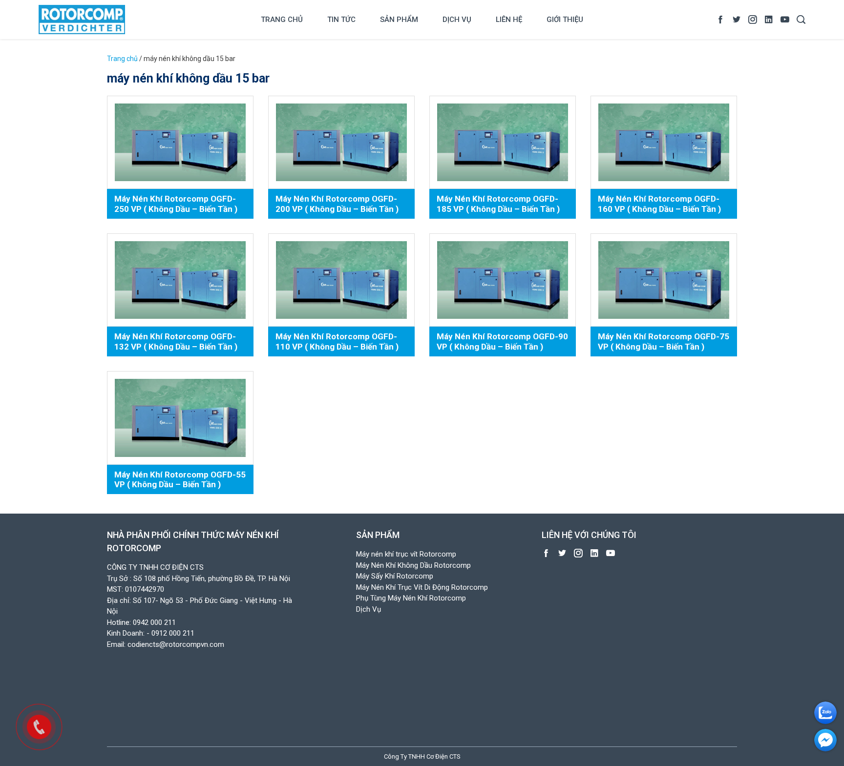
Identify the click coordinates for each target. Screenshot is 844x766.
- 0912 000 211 (170, 633)
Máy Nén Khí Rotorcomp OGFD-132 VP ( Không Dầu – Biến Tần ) (175, 341)
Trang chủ (282, 19)
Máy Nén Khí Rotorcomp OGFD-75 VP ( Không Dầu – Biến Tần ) (663, 341)
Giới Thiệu (565, 19)
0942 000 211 (154, 622)
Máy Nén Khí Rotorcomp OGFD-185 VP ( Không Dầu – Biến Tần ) (498, 203)
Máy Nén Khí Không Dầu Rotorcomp (413, 565)
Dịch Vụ (457, 19)
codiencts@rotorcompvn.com (175, 644)
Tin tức (341, 19)
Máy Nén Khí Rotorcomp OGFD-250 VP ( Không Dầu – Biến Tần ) (175, 203)
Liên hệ (509, 19)
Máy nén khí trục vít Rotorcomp (406, 554)
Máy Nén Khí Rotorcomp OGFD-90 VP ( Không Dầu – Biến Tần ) (502, 341)
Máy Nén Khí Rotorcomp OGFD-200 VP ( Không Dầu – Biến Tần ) (337, 203)
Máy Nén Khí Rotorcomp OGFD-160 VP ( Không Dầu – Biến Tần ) (659, 203)
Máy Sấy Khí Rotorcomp (394, 576)
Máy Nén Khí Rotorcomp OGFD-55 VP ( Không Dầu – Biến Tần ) (180, 479)
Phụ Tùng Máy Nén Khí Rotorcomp (411, 598)
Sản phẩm (399, 19)
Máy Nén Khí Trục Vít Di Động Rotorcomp (422, 587)
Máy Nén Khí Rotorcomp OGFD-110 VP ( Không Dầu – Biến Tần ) (337, 341)
